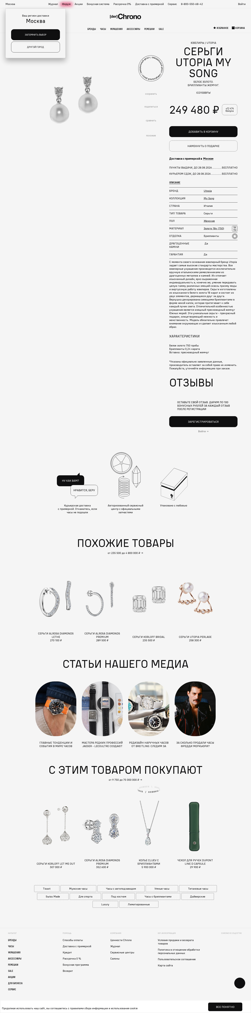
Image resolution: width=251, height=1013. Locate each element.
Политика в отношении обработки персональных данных (179, 951)
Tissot (47, 888)
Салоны (115, 958)
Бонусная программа (76, 964)
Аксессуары (133, 29)
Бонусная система (98, 4)
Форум (66, 4)
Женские (209, 221)
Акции (79, 4)
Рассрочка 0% (122, 4)
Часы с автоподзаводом (121, 888)
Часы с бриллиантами (158, 896)
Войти (242, 4)
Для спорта (85, 896)
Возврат (68, 970)
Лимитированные (139, 904)
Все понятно (225, 1007)
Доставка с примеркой (149, 4)
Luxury (105, 904)
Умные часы (162, 888)
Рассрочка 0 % (72, 958)
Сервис (172, 4)
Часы (103, 29)
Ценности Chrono (121, 940)
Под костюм (118, 896)
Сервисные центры (122, 952)
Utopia (208, 190)
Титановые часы (198, 888)
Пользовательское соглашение (177, 959)
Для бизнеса (15, 983)
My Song (209, 198)
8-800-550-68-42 (192, 4)
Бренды (91, 29)
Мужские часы (78, 888)
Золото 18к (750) (214, 228)
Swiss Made (53, 896)
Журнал (53, 4)
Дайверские (197, 896)
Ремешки (149, 29)
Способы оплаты (73, 940)
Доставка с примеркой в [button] (191, 158)
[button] (11, 4)
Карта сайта (165, 965)
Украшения (116, 29)
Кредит (67, 952)
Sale (161, 29)
